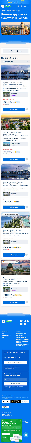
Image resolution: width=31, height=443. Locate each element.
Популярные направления (13, 10)
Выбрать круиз (14, 109)
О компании (5, 331)
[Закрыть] (20, 421)
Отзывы (18, 331)
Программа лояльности (22, 339)
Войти (24, 6)
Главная (3, 10)
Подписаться (15, 384)
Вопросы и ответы (21, 333)
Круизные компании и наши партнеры (22, 345)
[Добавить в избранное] (26, 109)
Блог (3, 337)
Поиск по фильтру (16, 51)
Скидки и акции (6, 335)
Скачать (5, 434)
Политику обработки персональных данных (14, 387)
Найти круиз (19, 335)
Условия (18, 428)
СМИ (3, 333)
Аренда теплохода (21, 337)
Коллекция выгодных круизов (22, 342)
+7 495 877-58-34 (12, 358)
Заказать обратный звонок (15, 362)
